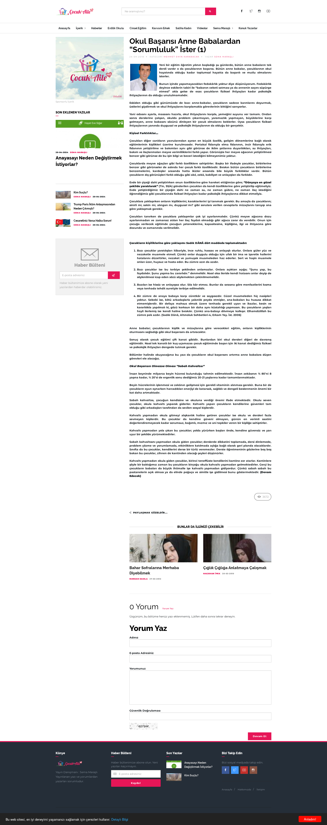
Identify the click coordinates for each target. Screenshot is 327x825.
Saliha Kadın (183, 28)
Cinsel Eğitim (138, 28)
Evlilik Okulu (116, 28)
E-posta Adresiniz (141, 653)
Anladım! (310, 819)
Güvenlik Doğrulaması (144, 710)
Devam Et (259, 736)
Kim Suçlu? (81, 192)
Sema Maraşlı (222, 28)
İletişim (261, 789)
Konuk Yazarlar (248, 28)
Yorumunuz (137, 668)
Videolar (202, 28)
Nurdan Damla (138, 579)
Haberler (96, 28)
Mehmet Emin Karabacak (181, 56)
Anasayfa (64, 28)
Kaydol (136, 782)
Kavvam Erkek (161, 28)
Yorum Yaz (168, 609)
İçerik (80, 28)
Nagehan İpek (211, 573)
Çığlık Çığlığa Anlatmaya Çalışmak (234, 568)
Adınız (133, 637)
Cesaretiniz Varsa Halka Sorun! (92, 220)
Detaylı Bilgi (119, 819)
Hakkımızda (244, 789)
